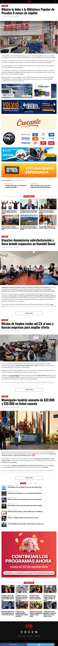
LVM (20, 180)
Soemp (34, 454)
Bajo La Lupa (30, 636)
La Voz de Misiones (14, 375)
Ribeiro (24, 180)
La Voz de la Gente (22, 636)
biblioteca (15, 180)
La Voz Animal (37, 636)
